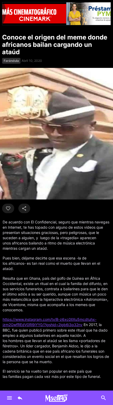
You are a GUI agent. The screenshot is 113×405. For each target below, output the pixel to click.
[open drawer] (9, 398)
